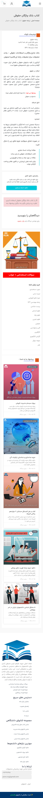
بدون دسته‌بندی (35, 289)
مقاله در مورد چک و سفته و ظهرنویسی (23, 158)
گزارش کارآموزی (35, 336)
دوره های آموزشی (34, 298)
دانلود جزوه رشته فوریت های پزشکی (23, 568)
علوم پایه (37, 315)
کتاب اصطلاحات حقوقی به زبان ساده (23, 154)
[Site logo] (26, 3)
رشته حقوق (26, 20)
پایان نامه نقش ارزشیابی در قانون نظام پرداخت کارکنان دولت (20, 163)
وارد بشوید (20, 221)
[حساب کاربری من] (11, 3)
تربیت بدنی (36, 294)
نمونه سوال (36, 340)
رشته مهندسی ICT (34, 302)
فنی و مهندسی (35, 328)
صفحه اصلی (35, 20)
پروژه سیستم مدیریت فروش (25, 403)
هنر (39, 345)
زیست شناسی (35, 306)
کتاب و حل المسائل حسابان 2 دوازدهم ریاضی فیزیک (22, 512)
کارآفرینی (37, 332)
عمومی (37, 323)
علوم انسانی (36, 311)
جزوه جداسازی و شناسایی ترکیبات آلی (22, 457)
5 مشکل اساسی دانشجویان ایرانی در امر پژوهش (21, 608)
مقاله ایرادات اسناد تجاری (27, 150)
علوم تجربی (36, 319)
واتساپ (13, 795)
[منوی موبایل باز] (40, 3)
